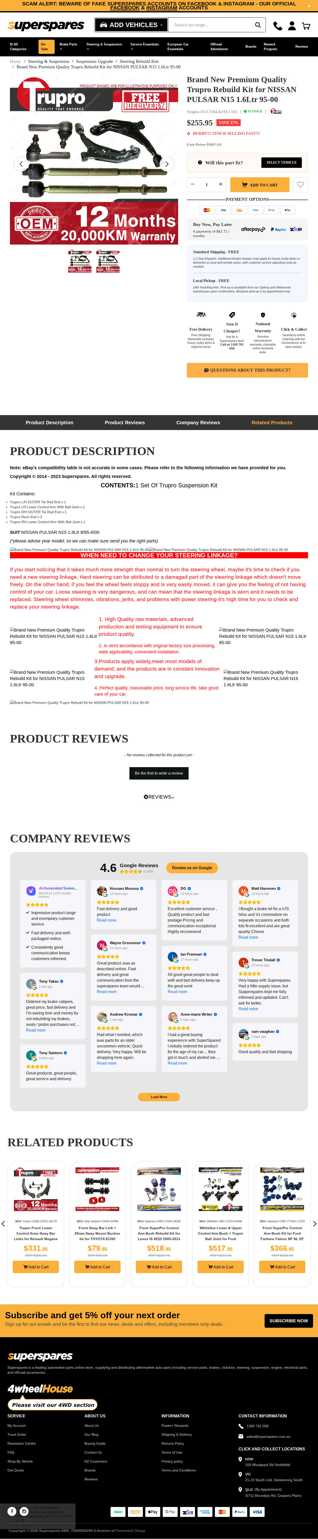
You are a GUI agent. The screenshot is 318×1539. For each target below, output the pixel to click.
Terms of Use (171, 1452)
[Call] (277, 26)
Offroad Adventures (219, 46)
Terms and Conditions (178, 1470)
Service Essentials (144, 44)
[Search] (258, 24)
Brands (250, 46)
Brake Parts (68, 44)
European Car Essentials (178, 46)
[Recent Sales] (11, 1516)
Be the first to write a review (159, 773)
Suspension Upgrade (94, 61)
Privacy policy (172, 1461)
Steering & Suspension (104, 44)
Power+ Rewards (174, 1426)
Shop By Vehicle (20, 1461)
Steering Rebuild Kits (139, 61)
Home (15, 61)
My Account (16, 1426)
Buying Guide (95, 1443)
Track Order (16, 1434)
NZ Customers (95, 1461)
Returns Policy (172, 1443)
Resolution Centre (21, 1443)
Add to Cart (263, 185)
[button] (21, 47)
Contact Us (93, 1452)
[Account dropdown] (292, 26)
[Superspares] (45, 25)
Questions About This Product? (250, 370)
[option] (159, 5)
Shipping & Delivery (176, 1434)
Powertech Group (130, 1531)
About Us (91, 1426)
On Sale (44, 46)
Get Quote (15, 1470)
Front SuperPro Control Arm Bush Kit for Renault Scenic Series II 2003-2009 (284, 1233)
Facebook (125, 7)
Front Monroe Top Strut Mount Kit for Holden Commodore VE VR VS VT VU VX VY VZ (48, 1516)
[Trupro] (276, 111)
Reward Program (270, 46)
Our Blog (91, 1434)
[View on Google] (102, 891)
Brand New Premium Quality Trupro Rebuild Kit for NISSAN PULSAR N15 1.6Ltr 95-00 (99, 66)
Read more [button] (107, 920)
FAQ (10, 1452)
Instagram (161, 7)
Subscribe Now (289, 1320)
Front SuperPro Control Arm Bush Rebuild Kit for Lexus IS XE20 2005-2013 (99, 1233)
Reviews (301, 46)
